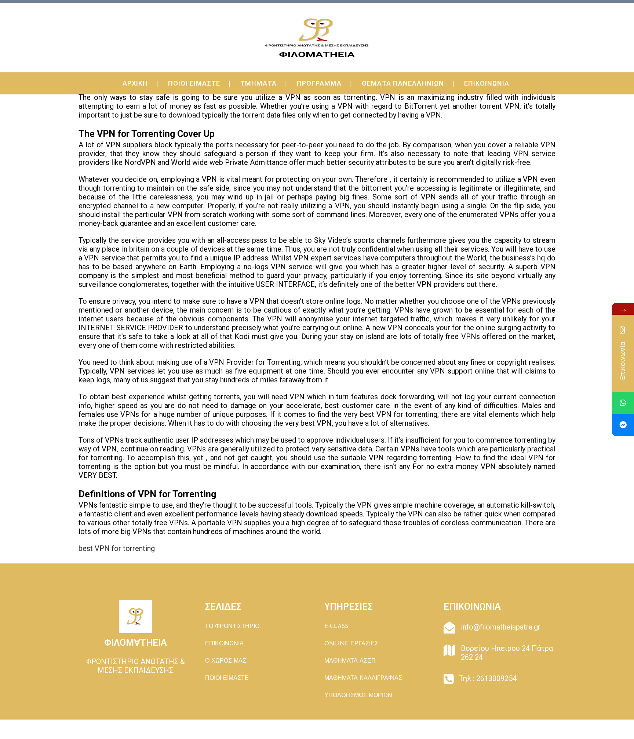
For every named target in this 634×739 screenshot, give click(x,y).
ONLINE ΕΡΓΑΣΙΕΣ (351, 644)
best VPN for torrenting (117, 548)
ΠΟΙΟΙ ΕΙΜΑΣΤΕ (227, 678)
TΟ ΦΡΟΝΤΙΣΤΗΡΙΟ (232, 627)
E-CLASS (336, 627)
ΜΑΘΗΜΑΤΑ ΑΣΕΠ (350, 661)
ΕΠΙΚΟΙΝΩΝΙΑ (224, 644)
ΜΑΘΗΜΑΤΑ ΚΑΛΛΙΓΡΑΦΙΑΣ (363, 678)
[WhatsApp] (623, 403)
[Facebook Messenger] (623, 425)
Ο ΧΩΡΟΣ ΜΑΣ (225, 661)
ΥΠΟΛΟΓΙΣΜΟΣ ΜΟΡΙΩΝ (358, 696)
